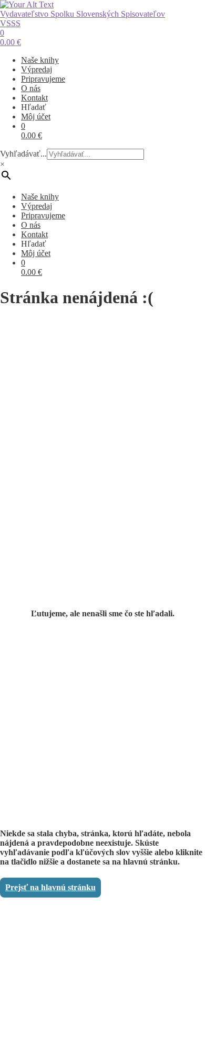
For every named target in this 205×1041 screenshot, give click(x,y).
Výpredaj (36, 69)
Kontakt (34, 97)
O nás (30, 88)
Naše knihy (40, 60)
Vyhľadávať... (23, 153)
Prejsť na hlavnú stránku (50, 887)
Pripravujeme (43, 78)
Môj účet (35, 116)
